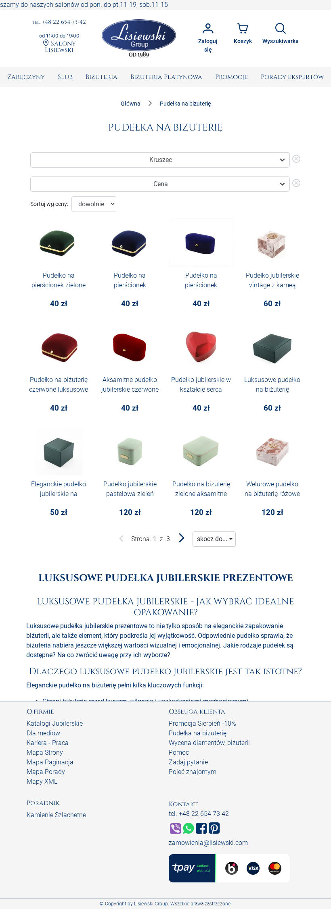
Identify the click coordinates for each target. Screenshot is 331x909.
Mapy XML (42, 781)
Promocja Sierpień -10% (202, 723)
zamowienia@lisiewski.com (208, 843)
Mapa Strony (45, 752)
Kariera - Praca (48, 743)
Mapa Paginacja (50, 762)
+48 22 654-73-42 (59, 22)
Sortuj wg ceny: (49, 204)
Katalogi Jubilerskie (55, 723)
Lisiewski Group (151, 904)
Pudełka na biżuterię (197, 733)
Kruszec (160, 160)
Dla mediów (43, 733)
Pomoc (179, 752)
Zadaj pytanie (188, 762)
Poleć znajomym (192, 772)
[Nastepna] (181, 540)
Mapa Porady (46, 772)
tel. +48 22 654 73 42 (199, 814)
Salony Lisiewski (60, 46)
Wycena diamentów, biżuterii (209, 743)
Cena (160, 184)
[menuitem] (26, 77)
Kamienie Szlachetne (56, 815)
